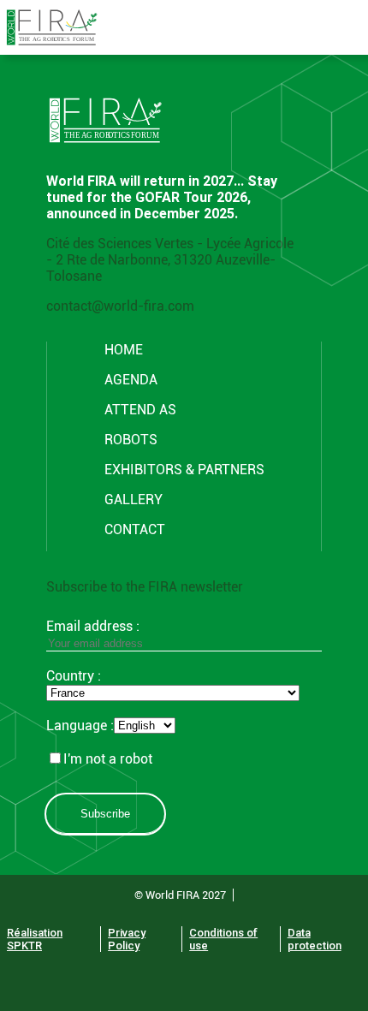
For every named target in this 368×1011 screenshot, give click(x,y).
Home (123, 350)
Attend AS (140, 409)
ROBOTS (130, 439)
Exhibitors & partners (184, 469)
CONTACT (134, 529)
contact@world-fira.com (120, 306)
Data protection (314, 939)
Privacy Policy (126, 939)
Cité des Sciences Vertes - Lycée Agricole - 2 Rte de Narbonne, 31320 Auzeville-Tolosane (170, 259)
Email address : (92, 626)
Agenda (130, 380)
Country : (73, 676)
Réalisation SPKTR (34, 939)
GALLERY (133, 499)
